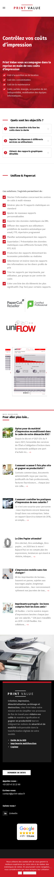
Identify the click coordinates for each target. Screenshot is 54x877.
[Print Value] (27, 8)
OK (20, 873)
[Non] (50, 867)
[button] (27, 832)
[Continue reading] (30, 452)
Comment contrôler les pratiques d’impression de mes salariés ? (33, 501)
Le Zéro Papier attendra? (28, 538)
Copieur (14, 747)
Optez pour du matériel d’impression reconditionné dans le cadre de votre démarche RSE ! (33, 431)
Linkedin (13, 813)
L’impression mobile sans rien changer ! (31, 571)
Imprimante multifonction (23, 743)
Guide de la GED (18, 740)
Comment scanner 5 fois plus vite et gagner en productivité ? (33, 467)
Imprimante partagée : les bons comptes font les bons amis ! (32, 605)
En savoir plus (29, 873)
